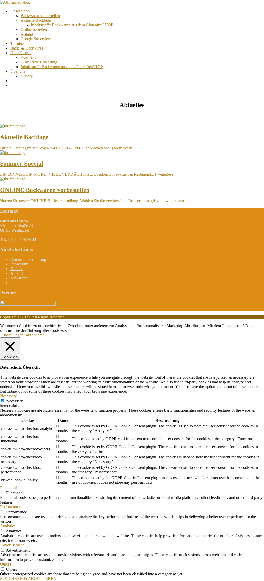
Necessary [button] (8, 396)
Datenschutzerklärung (28, 259)
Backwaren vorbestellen (40, 15)
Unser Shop (20, 11)
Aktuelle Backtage (36, 20)
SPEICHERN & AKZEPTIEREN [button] (28, 578)
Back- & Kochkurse (26, 48)
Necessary (14, 401)
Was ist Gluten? (33, 57)
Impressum (19, 264)
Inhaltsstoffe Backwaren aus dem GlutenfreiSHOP (72, 25)
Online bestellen (34, 29)
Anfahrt (27, 34)
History (27, 76)
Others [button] (5, 564)
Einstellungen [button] (12, 335)
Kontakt (16, 269)
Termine (17, 43)
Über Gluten (20, 53)
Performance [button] (10, 507)
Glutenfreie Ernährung (39, 62)
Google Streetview (36, 39)
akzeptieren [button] (35, 335)
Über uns (17, 71)
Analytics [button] (7, 526)
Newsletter (19, 278)
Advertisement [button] (12, 545)
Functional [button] (8, 488)
